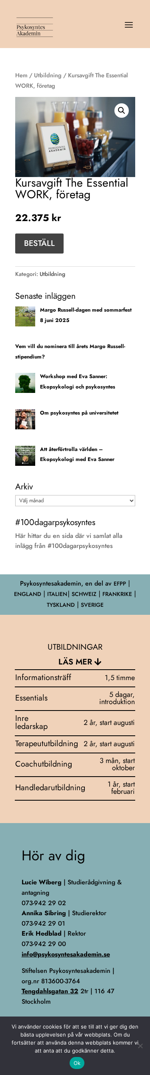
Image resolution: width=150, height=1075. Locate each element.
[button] (121, 110)
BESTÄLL (39, 243)
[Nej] (140, 1046)
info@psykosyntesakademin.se (66, 954)
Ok (77, 1063)
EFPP (120, 584)
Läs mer (75, 662)
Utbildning (48, 75)
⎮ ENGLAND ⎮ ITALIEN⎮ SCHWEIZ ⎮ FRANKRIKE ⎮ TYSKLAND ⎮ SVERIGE (75, 594)
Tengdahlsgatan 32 (50, 991)
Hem (21, 75)
